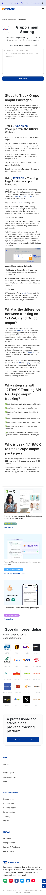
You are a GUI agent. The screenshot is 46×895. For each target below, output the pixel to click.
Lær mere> (37, 3)
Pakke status (8, 803)
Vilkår (5, 768)
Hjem (4, 19)
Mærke (6, 821)
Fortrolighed (8, 773)
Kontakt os (7, 838)
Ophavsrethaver (10, 777)
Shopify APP (28, 363)
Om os (6, 764)
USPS (16, 196)
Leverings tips (9, 812)
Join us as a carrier (23, 739)
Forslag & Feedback (11, 847)
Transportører (11, 19)
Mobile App (26, 293)
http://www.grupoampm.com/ (24, 45)
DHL (31, 196)
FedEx (26, 196)
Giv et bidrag (9, 851)
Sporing (6, 816)
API (19, 363)
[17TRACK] (8, 9)
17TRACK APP (31, 352)
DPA (5, 781)
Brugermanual (9, 799)
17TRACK (19, 178)
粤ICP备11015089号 (23, 892)
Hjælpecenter (9, 843)
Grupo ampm (21, 125)
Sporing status (9, 808)
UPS (21, 196)
